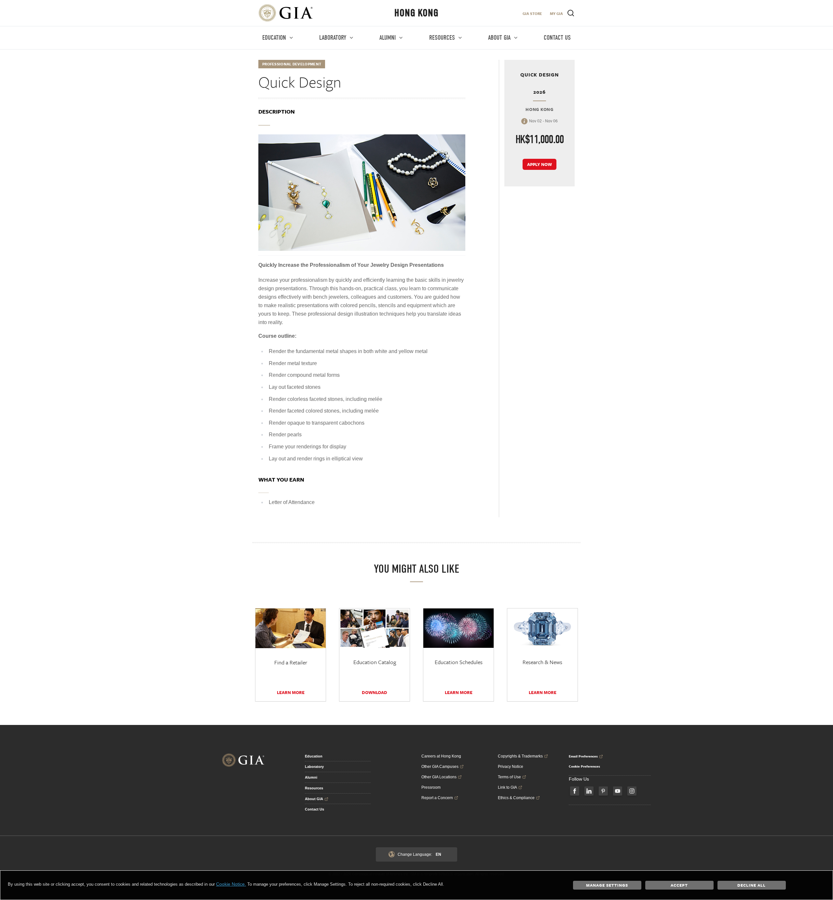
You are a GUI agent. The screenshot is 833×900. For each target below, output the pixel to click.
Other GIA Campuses (439, 766)
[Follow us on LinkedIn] (589, 791)
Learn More (291, 692)
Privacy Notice (510, 766)
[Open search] (571, 13)
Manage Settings (607, 885)
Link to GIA (507, 787)
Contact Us (314, 809)
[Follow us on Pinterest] (603, 791)
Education (313, 756)
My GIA (556, 13)
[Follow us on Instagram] (632, 791)
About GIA (314, 799)
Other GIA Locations (439, 777)
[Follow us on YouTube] (618, 791)
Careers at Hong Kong (441, 756)
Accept (679, 885)
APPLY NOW (539, 164)
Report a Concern (437, 798)
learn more (542, 692)
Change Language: (419, 854)
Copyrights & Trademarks (520, 756)
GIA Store (532, 13)
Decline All (751, 885)
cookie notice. (231, 884)
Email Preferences (583, 756)
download (374, 692)
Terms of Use (509, 777)
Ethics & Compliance (516, 798)
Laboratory (314, 767)
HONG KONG (416, 13)
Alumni (311, 777)
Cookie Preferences (584, 766)
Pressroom (431, 787)
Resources (314, 788)
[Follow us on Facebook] (575, 791)
